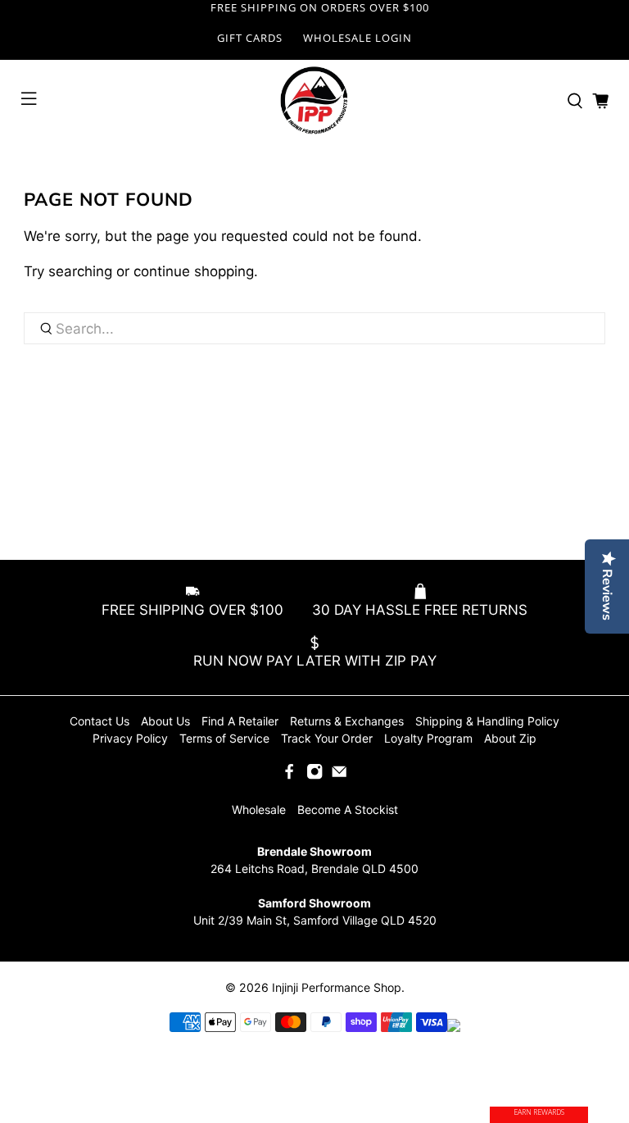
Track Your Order (327, 738)
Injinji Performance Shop (336, 987)
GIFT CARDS (250, 37)
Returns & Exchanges (347, 721)
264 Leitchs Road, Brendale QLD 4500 (314, 868)
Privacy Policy (130, 738)
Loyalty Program (428, 738)
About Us (165, 721)
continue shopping (193, 271)
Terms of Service (224, 738)
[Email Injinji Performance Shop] (339, 776)
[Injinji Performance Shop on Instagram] (314, 776)
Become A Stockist (347, 809)
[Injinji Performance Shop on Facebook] (289, 776)
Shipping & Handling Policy (487, 721)
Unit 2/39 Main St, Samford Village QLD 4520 (315, 920)
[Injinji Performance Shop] (314, 101)
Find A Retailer (239, 721)
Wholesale (259, 809)
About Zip (510, 738)
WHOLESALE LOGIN (357, 37)
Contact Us (99, 721)
